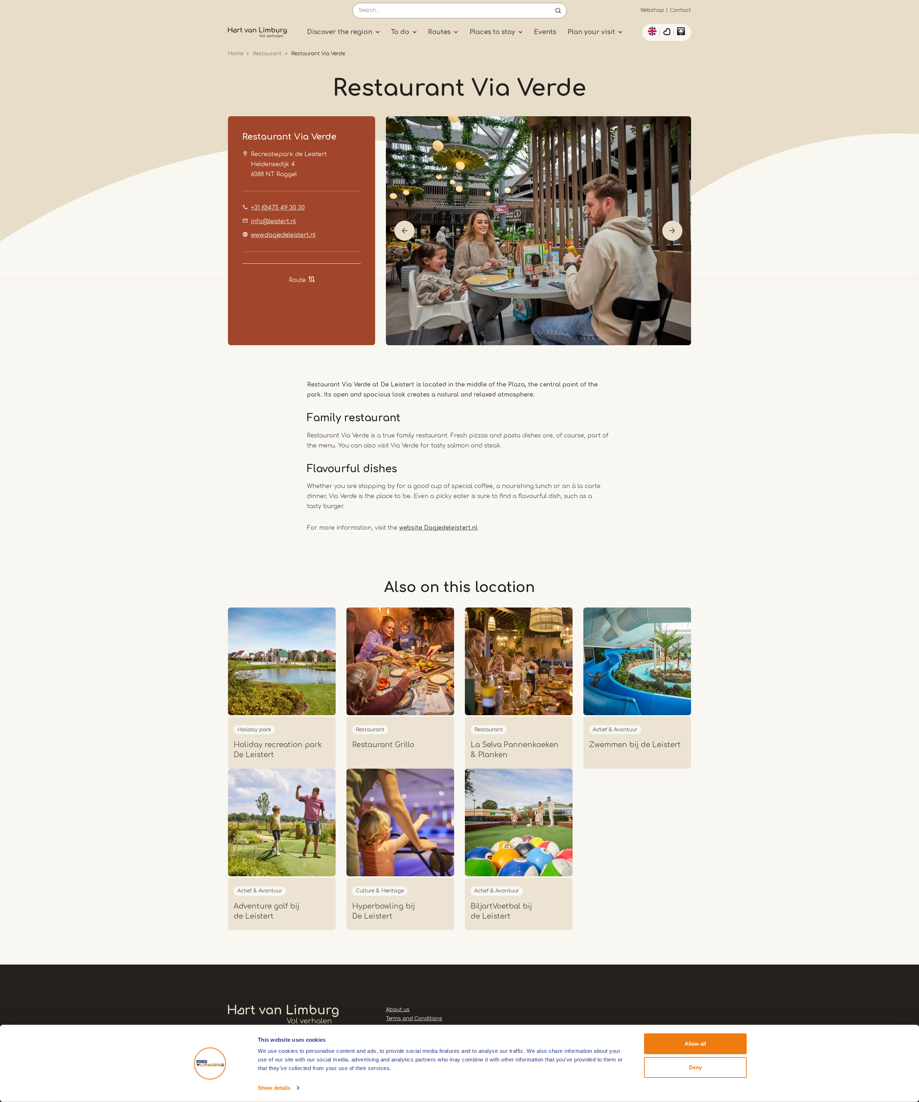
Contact (680, 10)
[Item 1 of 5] (538, 230)
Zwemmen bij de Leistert (635, 745)
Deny (695, 1067)
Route (297, 280)
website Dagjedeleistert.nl (438, 528)
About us (398, 1009)
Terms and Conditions (414, 1018)
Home (235, 53)
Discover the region (339, 32)
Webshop (652, 10)
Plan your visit (591, 32)
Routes (439, 32)
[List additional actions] (651, 31)
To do (400, 32)
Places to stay (492, 32)
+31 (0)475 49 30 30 (278, 208)
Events (545, 32)
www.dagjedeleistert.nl (283, 235)
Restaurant (267, 53)
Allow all (695, 1044)
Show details (274, 1088)
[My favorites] (666, 32)
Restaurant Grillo (383, 745)
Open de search (558, 10)
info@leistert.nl (273, 221)
